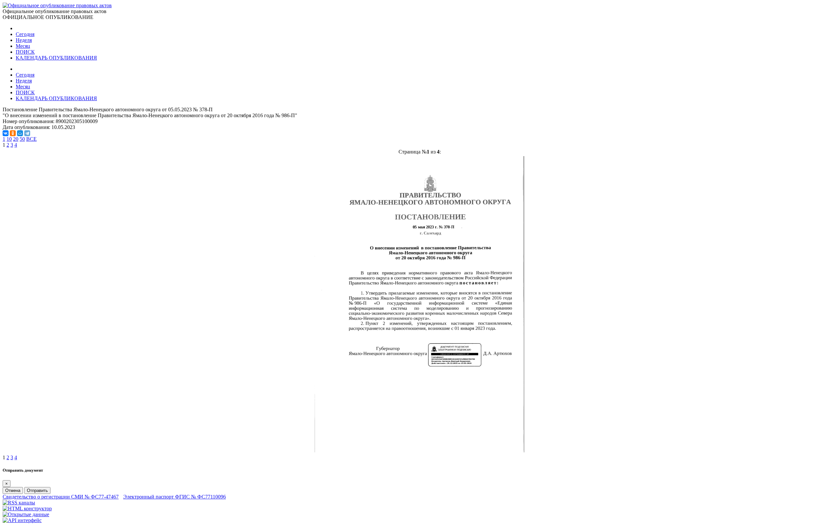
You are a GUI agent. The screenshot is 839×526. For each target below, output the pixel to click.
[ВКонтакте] (6, 133)
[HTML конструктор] (27, 508)
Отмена (12, 490)
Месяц (23, 46)
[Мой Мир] (20, 133)
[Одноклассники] (13, 133)
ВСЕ (31, 139)
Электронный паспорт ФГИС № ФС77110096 (174, 496)
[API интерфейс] (22, 520)
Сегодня (25, 34)
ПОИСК (25, 52)
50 (22, 139)
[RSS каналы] (19, 502)
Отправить (37, 490)
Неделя (24, 40)
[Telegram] (27, 133)
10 (9, 139)
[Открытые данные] (26, 514)
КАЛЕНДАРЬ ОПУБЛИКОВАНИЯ (56, 58)
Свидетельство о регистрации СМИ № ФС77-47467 (61, 496)
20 (15, 139)
